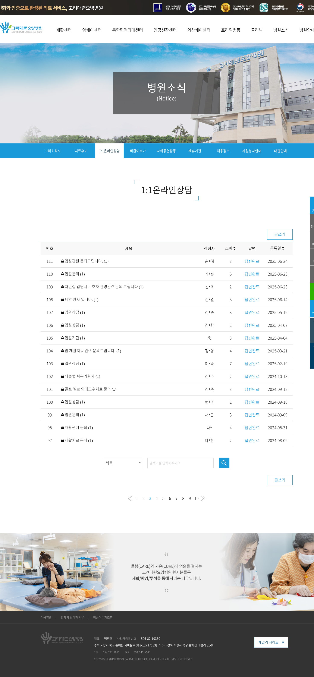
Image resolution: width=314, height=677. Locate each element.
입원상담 (74, 312)
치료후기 (81, 151)
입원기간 (74, 338)
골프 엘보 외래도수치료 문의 (90, 389)
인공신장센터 (165, 30)
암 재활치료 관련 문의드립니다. (92, 351)
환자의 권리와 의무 (72, 617)
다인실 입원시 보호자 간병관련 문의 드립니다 (104, 287)
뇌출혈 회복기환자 (82, 376)
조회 (229, 248)
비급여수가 (138, 151)
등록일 (276, 248)
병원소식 (281, 30)
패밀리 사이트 (268, 642)
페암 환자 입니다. (81, 299)
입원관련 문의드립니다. (86, 261)
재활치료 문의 (78, 440)
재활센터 (64, 30)
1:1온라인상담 (109, 151)
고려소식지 (53, 151)
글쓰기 (279, 234)
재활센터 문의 (78, 427)
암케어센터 (91, 30)
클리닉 (257, 30)
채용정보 (223, 151)
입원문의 (74, 274)
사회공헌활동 (166, 151)
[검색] (224, 463)
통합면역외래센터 (127, 30)
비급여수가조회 (103, 617)
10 (196, 498)
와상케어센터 (198, 30)
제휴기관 (194, 151)
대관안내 (280, 151)
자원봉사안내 (251, 151)
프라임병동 (230, 30)
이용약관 (46, 617)
